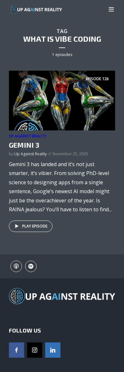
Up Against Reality (27, 136)
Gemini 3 (24, 145)
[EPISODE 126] (62, 100)
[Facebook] (16, 350)
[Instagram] (34, 350)
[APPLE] (16, 266)
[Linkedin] (52, 350)
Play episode (34, 226)
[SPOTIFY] (31, 266)
